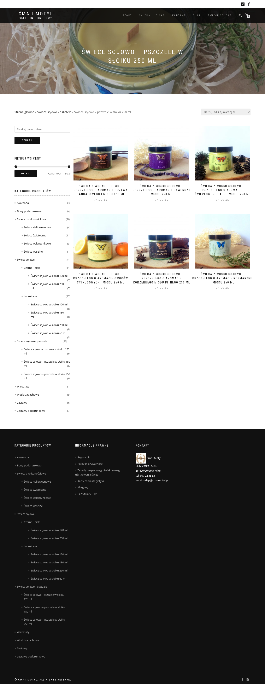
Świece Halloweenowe (37, 227)
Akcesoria (23, 203)
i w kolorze (30, 296)
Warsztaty (23, 386)
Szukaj (27, 140)
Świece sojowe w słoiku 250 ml (49, 325)
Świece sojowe (220, 15)
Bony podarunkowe (29, 211)
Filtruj (26, 173)
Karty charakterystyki (90, 481)
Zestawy (22, 402)
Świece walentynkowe (37, 243)
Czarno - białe (32, 268)
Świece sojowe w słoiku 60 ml (48, 333)
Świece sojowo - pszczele (54, 112)
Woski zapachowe (28, 394)
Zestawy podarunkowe (31, 411)
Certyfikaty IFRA (87, 494)
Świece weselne (33, 251)
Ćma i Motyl (36, 13)
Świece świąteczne (35, 235)
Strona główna (24, 112)
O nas (160, 15)
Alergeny (82, 487)
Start (127, 15)
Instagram (243, 5)
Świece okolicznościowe (31, 219)
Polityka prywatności (90, 464)
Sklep (143, 15)
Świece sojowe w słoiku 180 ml (49, 562)
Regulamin (83, 457)
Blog (197, 15)
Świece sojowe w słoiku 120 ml (49, 276)
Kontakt (179, 15)
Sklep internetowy (35, 18)
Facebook (249, 5)
